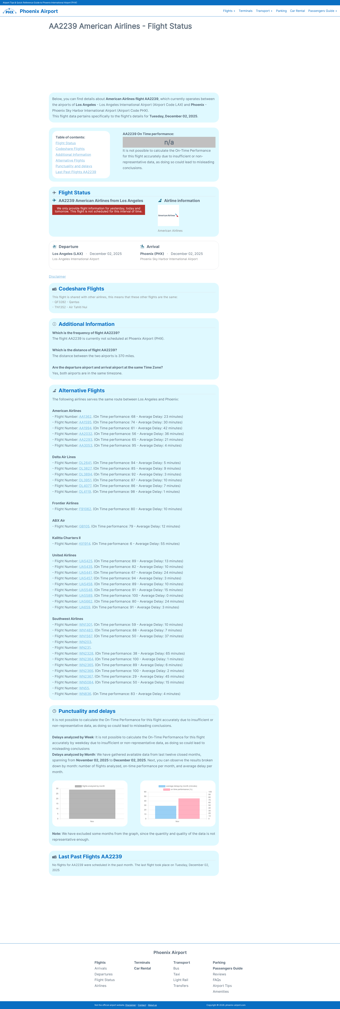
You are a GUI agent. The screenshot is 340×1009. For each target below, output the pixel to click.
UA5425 (85, 561)
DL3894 (85, 474)
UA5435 (85, 567)
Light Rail (180, 980)
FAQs (217, 980)
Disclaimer (130, 1005)
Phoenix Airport (39, 11)
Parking (281, 11)
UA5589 (85, 595)
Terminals (246, 11)
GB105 (84, 526)
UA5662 (85, 601)
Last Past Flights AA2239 (76, 172)
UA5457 (85, 578)
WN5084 (86, 682)
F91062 (85, 509)
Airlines (100, 986)
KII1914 (84, 543)
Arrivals (101, 968)
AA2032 (85, 434)
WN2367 (86, 676)
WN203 (85, 642)
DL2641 (85, 463)
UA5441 (85, 572)
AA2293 (85, 439)
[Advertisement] (170, 63)
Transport (181, 962)
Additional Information (73, 154)
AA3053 (85, 445)
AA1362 (85, 416)
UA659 (84, 607)
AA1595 (85, 422)
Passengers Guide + (322, 11)
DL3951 (85, 480)
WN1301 (85, 624)
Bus (176, 968)
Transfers (180, 986)
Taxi (176, 974)
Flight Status (66, 143)
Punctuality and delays (74, 166)
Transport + (264, 11)
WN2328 (86, 653)
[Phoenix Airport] (9, 10)
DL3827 (85, 468)
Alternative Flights (70, 160)
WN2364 (86, 659)
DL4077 (85, 486)
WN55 (84, 688)
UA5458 (85, 584)
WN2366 (86, 671)
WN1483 (86, 630)
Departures (104, 974)
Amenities (221, 991)
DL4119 (85, 491)
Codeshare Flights (70, 149)
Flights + (229, 11)
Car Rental (297, 11)
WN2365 (86, 665)
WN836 (85, 694)
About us (152, 1005)
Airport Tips (222, 986)
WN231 (84, 647)
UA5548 (85, 590)
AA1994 (85, 428)
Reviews (219, 974)
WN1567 (85, 636)
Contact (142, 1005)
